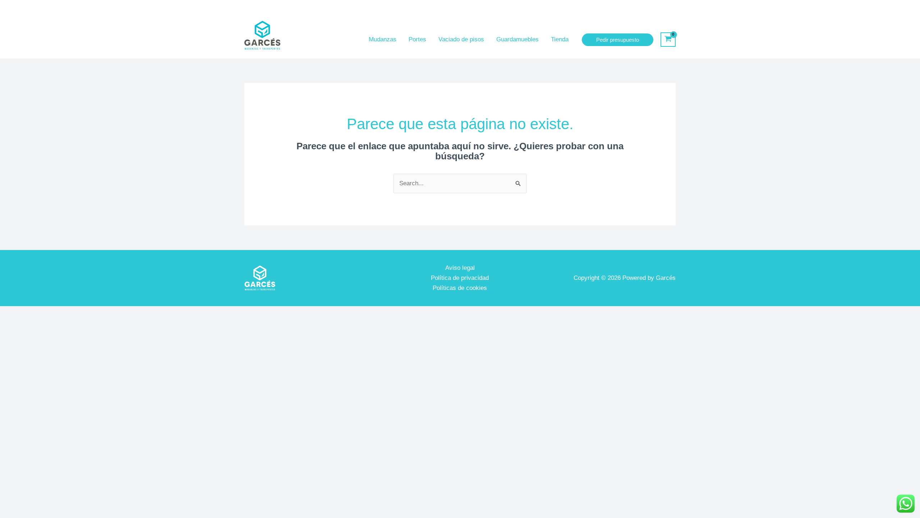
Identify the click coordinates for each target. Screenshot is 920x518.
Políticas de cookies (460, 288)
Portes (417, 39)
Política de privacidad (460, 277)
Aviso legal (460, 267)
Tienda (560, 39)
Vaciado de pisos (461, 39)
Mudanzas (382, 39)
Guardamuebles (517, 39)
